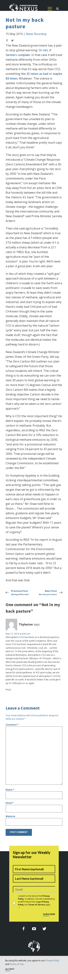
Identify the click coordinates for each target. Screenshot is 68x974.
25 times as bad (37, 74)
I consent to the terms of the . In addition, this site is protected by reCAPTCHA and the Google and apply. (36, 902)
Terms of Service (36, 904)
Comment (12, 724)
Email (10, 802)
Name (10, 789)
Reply (8, 689)
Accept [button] (10, 969)
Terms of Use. (17, 964)
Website (10, 816)
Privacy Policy (52, 960)
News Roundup (36, 34)
